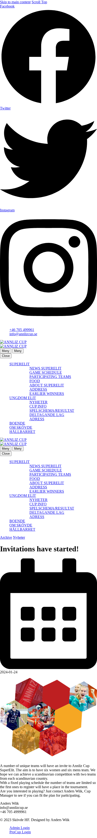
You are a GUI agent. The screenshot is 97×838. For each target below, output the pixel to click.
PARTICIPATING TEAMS (50, 377)
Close (6, 356)
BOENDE (17, 423)
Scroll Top (39, 2)
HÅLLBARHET (22, 432)
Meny (5, 351)
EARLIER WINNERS (46, 394)
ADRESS (36, 419)
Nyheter (19, 537)
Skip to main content (15, 2)
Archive (6, 537)
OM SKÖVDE (20, 427)
